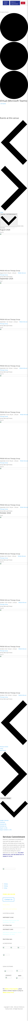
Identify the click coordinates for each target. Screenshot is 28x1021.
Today (1, 212)
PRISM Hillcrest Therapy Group (10, 271)
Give (23, 3)
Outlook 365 (3, 824)
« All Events (3, 103)
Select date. (21, 226)
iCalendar (2, 822)
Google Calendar (4, 820)
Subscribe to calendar (6, 798)
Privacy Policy (6, 904)
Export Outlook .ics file (6, 829)
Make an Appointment (14, 3)
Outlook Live (3, 826)
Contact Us (8, 899)
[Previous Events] (14, 164)
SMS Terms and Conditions (10, 909)
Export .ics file (3, 828)
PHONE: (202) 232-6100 (9, 894)
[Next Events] (14, 210)
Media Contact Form (8, 992)
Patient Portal (6, 3)
